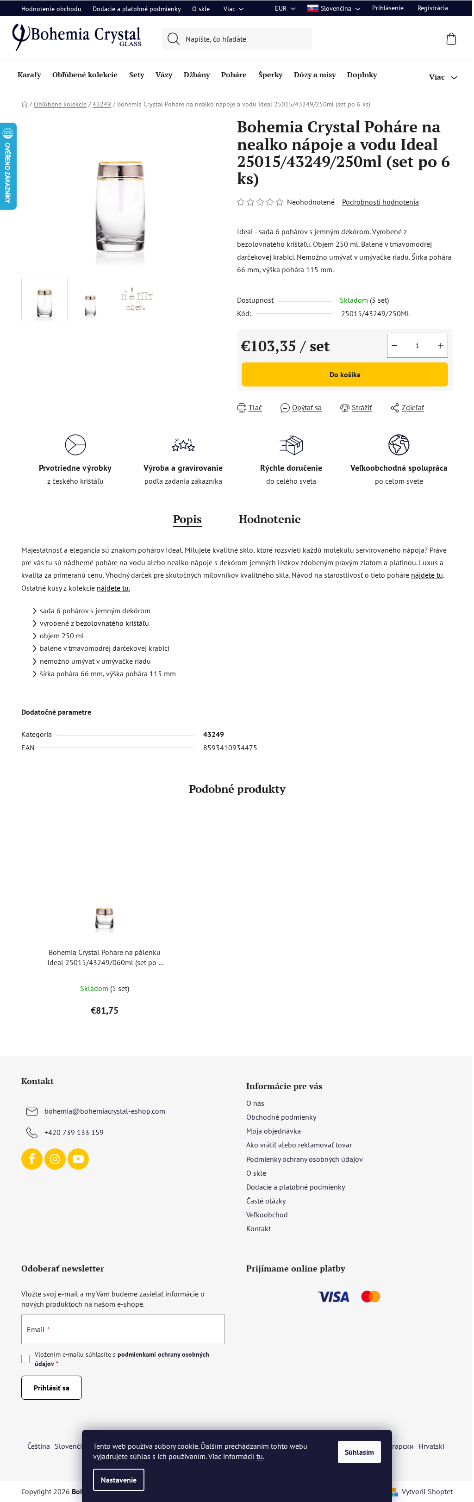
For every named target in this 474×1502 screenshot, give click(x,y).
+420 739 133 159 (74, 1132)
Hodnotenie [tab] (270, 518)
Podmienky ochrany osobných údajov (304, 1159)
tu (259, 1456)
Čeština (38, 1446)
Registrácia (433, 8)
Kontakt (258, 1228)
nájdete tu (427, 575)
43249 (213, 734)
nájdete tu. (113, 587)
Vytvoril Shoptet (427, 1491)
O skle (201, 9)
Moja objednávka (273, 1130)
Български (397, 1446)
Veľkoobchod (267, 1214)
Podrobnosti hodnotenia (380, 201)
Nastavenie (119, 1479)
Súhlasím (359, 1452)
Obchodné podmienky (281, 1117)
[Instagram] (55, 1159)
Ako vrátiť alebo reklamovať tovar (299, 1144)
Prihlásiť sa (51, 1387)
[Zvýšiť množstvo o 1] (441, 345)
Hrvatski (431, 1446)
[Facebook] (32, 1159)
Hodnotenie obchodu (51, 9)
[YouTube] (78, 1159)
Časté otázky (266, 1200)
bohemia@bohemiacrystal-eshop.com (104, 1111)
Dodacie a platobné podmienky (137, 9)
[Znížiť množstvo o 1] (394, 345)
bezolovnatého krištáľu (112, 623)
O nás (255, 1103)
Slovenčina (72, 1446)
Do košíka (345, 374)
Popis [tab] (187, 518)
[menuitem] (29, 74)
